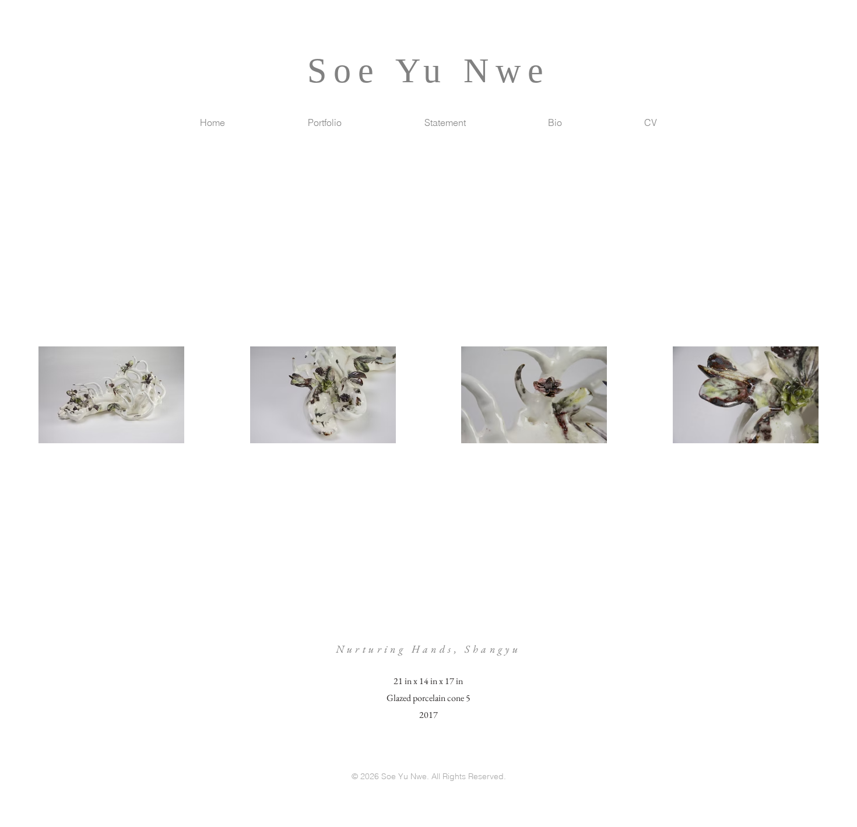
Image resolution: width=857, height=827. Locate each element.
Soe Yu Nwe (428, 70)
